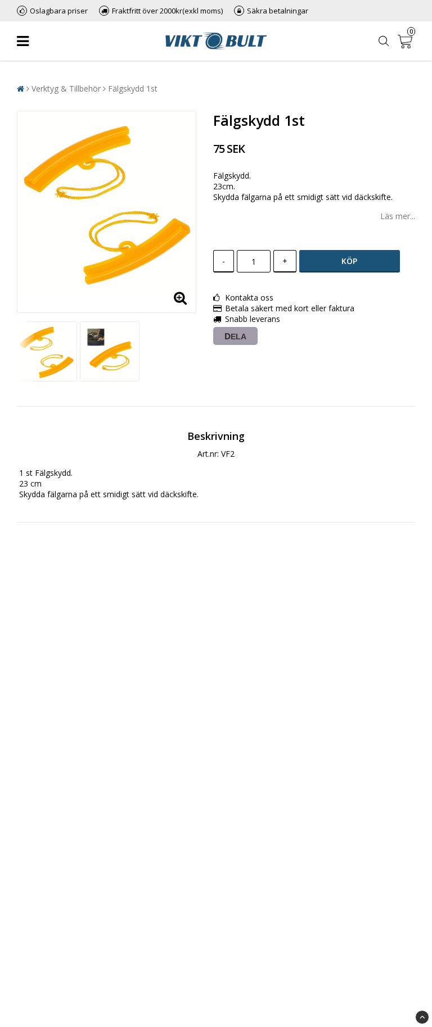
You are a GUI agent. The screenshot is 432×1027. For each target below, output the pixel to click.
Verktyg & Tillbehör (66, 88)
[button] (406, 41)
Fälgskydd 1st (133, 88)
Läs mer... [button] (397, 216)
